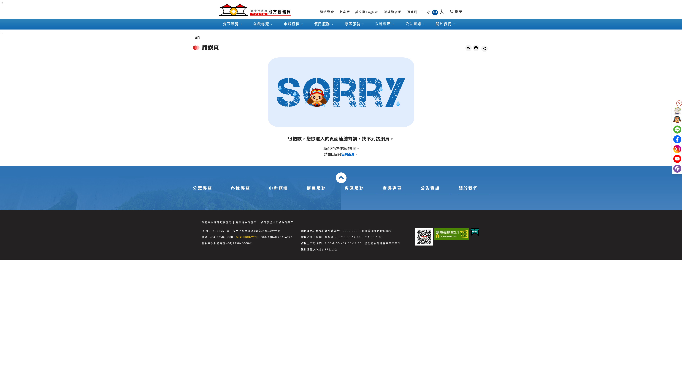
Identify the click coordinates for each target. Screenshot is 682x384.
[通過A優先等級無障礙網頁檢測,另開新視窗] (451, 234)
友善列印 (476, 48)
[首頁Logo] (255, 9)
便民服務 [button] (322, 24)
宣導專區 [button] (383, 24)
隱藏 (679, 103)
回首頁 (412, 12)
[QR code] (424, 237)
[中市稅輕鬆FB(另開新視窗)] (674, 139)
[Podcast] (674, 169)
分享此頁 (484, 49)
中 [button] (435, 12)
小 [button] (429, 12)
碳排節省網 (393, 12)
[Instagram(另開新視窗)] (674, 149)
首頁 (197, 37)
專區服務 (354, 188)
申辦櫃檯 (278, 188)
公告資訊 (430, 188)
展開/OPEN (341, 177)
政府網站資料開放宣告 (216, 222)
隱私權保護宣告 (246, 222)
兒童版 (344, 12)
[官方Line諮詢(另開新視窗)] (674, 129)
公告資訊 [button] (413, 24)
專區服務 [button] (353, 24)
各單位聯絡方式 (246, 237)
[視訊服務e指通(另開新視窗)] (674, 120)
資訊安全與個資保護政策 (277, 222)
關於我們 (468, 188)
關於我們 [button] (444, 24)
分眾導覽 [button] (231, 24)
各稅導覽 (240, 188)
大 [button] (441, 12)
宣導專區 (392, 188)
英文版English (367, 12)
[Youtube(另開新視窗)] (674, 159)
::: (2, 3)
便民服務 (316, 188)
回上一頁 (468, 48)
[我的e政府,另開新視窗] (475, 232)
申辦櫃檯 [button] (292, 24)
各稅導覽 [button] (261, 24)
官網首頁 (347, 154)
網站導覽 (327, 12)
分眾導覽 (202, 188)
